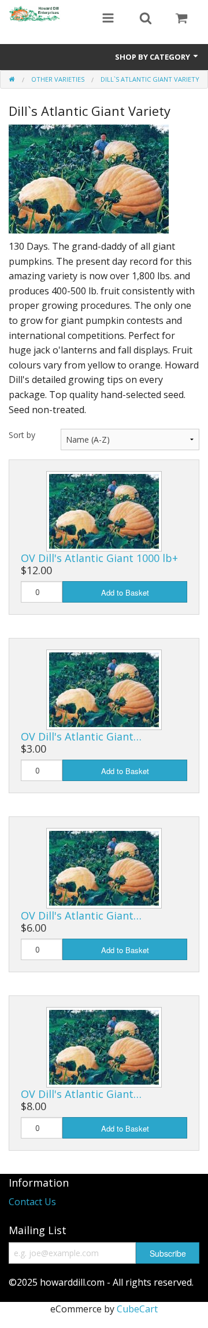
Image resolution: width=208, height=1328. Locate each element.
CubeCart (137, 1309)
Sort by (22, 434)
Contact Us (32, 1201)
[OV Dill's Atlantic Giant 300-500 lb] (104, 689)
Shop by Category (153, 57)
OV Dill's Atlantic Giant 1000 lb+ (99, 558)
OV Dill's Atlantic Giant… (81, 736)
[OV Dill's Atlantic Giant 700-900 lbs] (104, 1045)
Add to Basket (125, 592)
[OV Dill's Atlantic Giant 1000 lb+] (104, 510)
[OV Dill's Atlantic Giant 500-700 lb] (104, 867)
